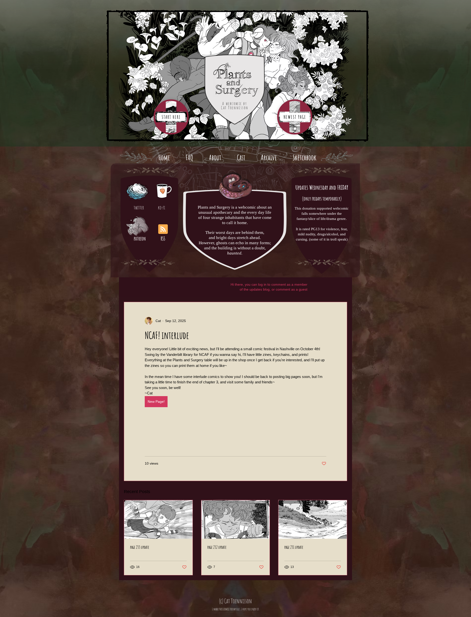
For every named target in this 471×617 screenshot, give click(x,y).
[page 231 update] (312, 519)
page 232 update (216, 547)
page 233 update (139, 547)
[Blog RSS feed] (163, 229)
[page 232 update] (235, 519)
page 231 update (293, 547)
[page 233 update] (158, 519)
